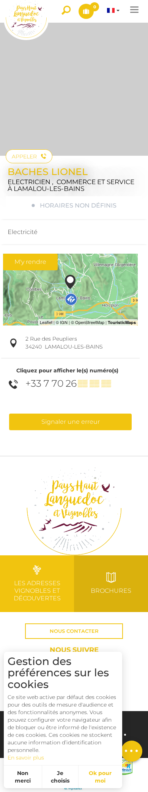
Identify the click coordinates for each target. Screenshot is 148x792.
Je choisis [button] (60, 777)
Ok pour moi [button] (100, 777)
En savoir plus (26, 757)
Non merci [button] (23, 777)
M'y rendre (30, 261)
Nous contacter (74, 631)
